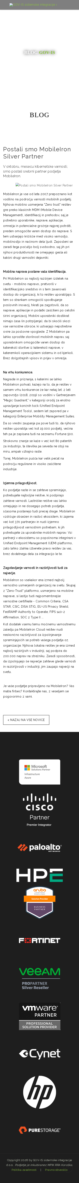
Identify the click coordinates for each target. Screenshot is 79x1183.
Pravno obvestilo (56, 1169)
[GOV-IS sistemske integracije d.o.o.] (33, 4)
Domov (26, 84)
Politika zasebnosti (24, 1169)
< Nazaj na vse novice (26, 720)
